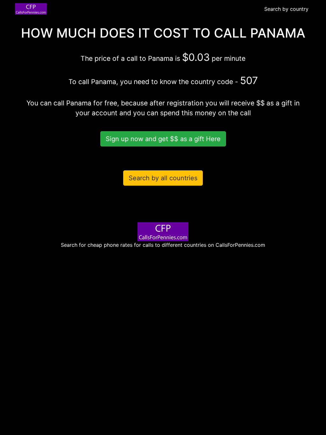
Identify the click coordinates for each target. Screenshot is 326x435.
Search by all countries (163, 178)
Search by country (286, 9)
